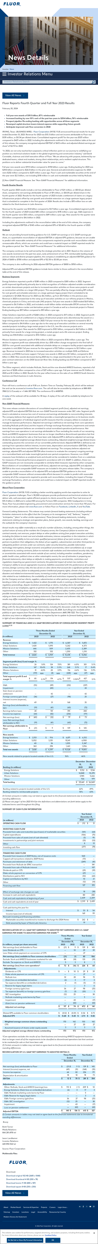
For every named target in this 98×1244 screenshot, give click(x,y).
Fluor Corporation (41, 132)
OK (53, 1240)
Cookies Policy (51, 1235)
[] (93, 82)
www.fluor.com (35, 507)
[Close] (94, 1233)
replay (6, 396)
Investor (5, 69)
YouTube (86, 507)
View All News (13, 95)
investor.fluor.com (34, 389)
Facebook (63, 507)
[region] (49, 1236)
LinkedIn (72, 507)
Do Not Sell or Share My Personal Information (25, 1240)
